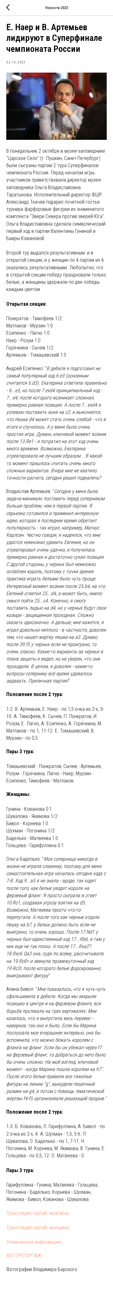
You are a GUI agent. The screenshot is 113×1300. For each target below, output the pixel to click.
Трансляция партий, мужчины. (38, 1213)
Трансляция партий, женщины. (38, 1228)
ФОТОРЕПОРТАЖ (23, 1256)
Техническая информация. (34, 1242)
